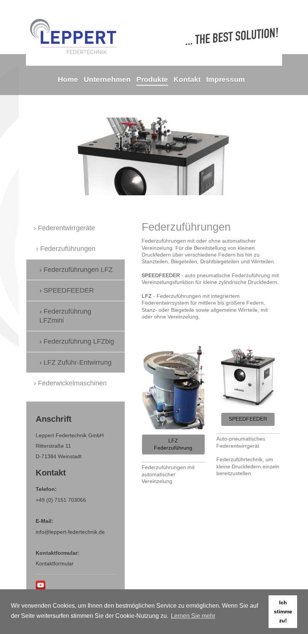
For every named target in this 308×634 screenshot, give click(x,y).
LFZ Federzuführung (173, 444)
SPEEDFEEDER (248, 419)
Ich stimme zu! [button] (283, 611)
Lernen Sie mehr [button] (193, 616)
